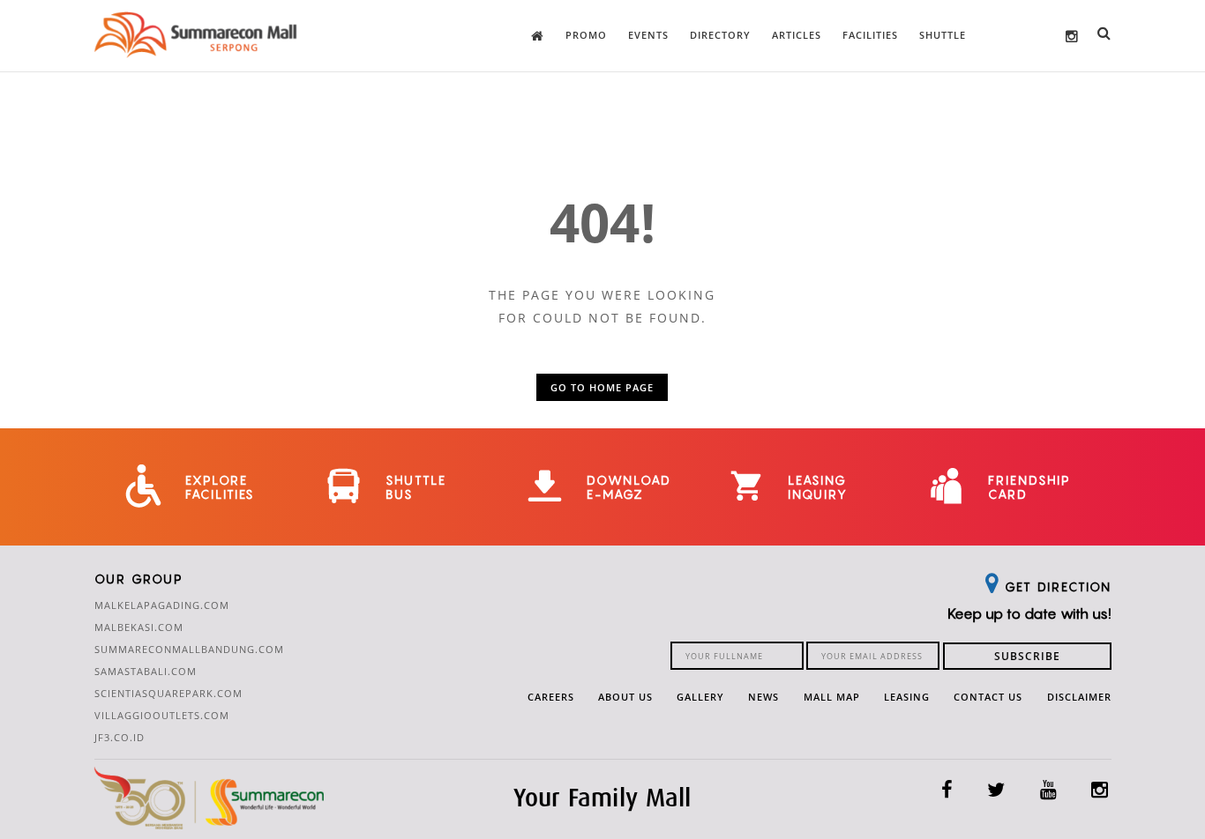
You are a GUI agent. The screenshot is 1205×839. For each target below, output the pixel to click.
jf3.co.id (119, 737)
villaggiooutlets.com (161, 715)
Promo (586, 34)
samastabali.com (145, 671)
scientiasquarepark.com (168, 693)
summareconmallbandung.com (189, 649)
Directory (720, 34)
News (763, 696)
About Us (625, 696)
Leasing (907, 696)
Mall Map (832, 696)
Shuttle (942, 34)
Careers (551, 696)
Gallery (700, 696)
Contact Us (988, 696)
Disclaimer (1079, 696)
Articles (796, 34)
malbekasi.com (138, 627)
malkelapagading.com (161, 605)
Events (648, 34)
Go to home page (602, 387)
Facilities (870, 34)
